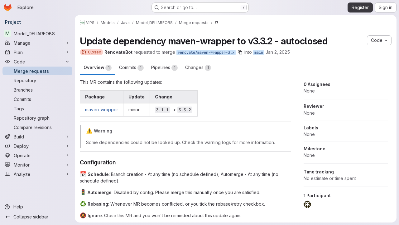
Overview (96, 67)
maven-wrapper (101, 109)
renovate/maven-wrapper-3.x (206, 52)
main (258, 52)
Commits (130, 67)
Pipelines (163, 67)
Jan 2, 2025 (278, 52)
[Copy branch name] (240, 52)
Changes (197, 67)
